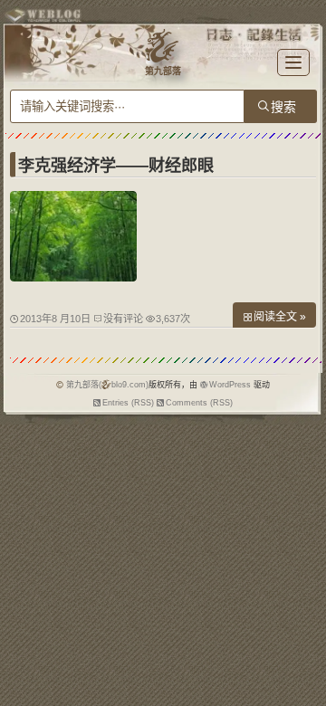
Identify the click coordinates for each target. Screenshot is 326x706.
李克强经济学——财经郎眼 (116, 166)
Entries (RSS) (128, 402)
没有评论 (123, 318)
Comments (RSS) (199, 402)
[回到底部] (303, 683)
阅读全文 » (280, 316)
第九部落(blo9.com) (107, 384)
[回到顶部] (303, 649)
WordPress (230, 384)
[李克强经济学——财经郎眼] (73, 277)
